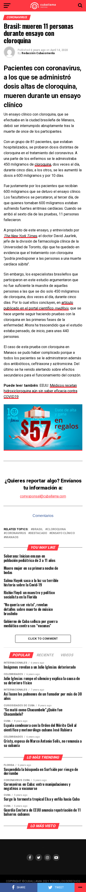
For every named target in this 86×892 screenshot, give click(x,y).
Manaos (12, 537)
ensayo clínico (63, 533)
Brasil (38, 529)
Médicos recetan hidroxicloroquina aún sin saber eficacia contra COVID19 (40, 391)
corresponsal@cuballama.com (43, 496)
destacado (38, 533)
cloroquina (43, 164)
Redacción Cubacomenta (38, 53)
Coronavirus (16, 533)
